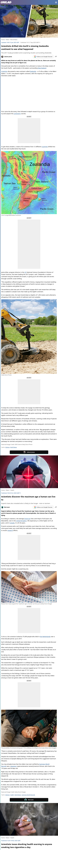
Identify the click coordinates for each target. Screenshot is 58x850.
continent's (17, 114)
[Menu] (56, 2)
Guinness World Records (28, 795)
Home (3, 39)
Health (12, 490)
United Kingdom (21, 521)
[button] (56, 56)
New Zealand (42, 68)
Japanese (13, 766)
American (27, 519)
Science (7, 447)
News (7, 39)
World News (13, 39)
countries (45, 147)
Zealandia (33, 71)
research (10, 530)
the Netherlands (45, 636)
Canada (12, 523)
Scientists (4, 71)
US (25, 272)
